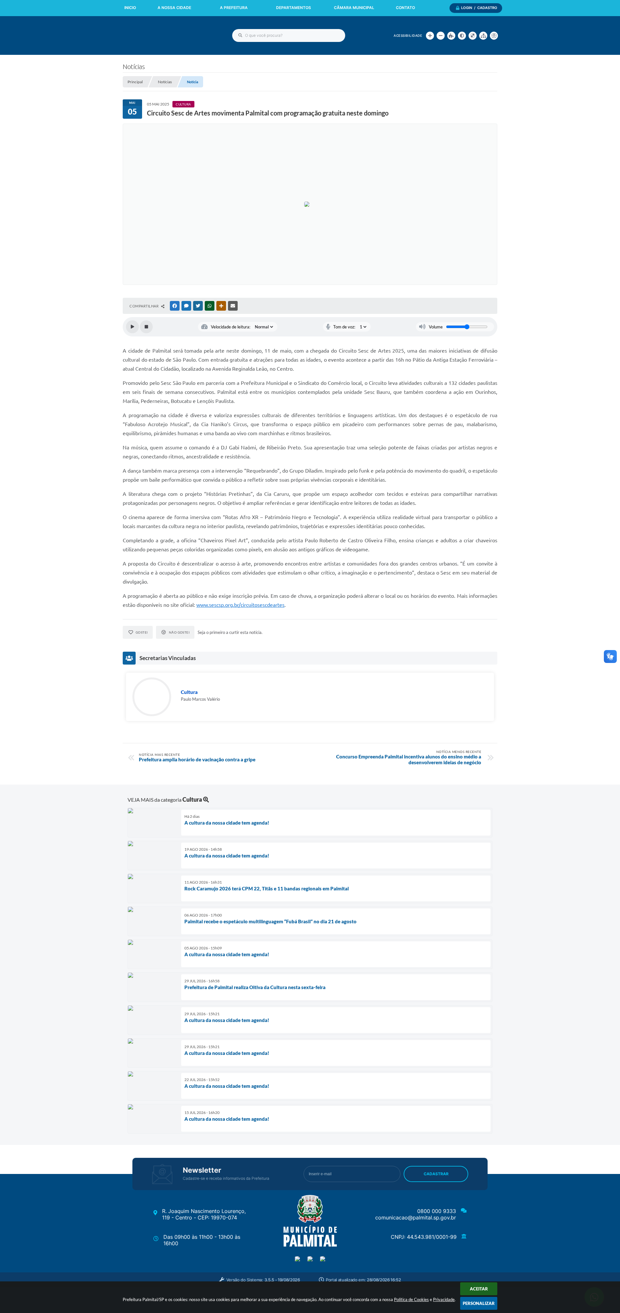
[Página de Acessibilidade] (494, 35)
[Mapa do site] (483, 35)
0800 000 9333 (436, 1211)
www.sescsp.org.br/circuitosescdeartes (240, 605)
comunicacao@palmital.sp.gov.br (415, 1217)
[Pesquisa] (240, 35)
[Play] (132, 326)
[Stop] (146, 326)
